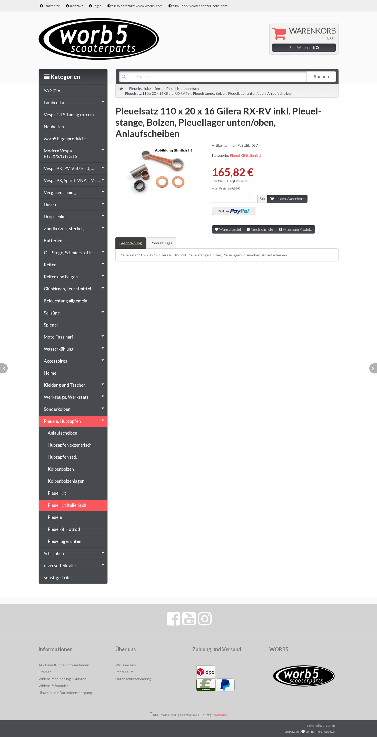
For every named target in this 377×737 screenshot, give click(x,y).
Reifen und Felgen (61, 276)
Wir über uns (125, 665)
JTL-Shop (329, 726)
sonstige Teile (57, 577)
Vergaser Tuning (60, 192)
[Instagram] (205, 618)
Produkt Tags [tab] (161, 243)
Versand (241, 181)
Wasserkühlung (59, 349)
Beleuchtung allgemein (65, 300)
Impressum (124, 672)
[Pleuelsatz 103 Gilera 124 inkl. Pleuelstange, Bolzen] (4, 368)
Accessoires (55, 361)
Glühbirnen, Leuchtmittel (67, 288)
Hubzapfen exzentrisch (70, 445)
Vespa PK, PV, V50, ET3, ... (69, 168)
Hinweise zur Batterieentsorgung (65, 692)
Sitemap (45, 672)
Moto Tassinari (58, 337)
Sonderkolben (57, 409)
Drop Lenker (55, 216)
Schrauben (54, 553)
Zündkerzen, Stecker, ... (66, 228)
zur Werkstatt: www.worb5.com (137, 6)
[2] (233, 211)
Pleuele (55, 517)
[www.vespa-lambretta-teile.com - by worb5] (98, 38)
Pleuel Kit (57, 493)
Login (97, 6)
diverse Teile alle (60, 565)
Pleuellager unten (64, 541)
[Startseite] (121, 88)
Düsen (50, 204)
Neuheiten (54, 126)
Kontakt (76, 6)
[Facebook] (173, 618)
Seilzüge (52, 312)
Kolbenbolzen (61, 469)
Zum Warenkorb (302, 47)
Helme (50, 373)
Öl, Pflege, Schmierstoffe (68, 252)
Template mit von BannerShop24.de (309, 731)
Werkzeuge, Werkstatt (66, 397)
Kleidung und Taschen (65, 385)
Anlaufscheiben (62, 433)
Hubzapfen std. (62, 457)
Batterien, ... (55, 240)
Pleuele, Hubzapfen (62, 421)
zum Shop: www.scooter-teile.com (199, 6)
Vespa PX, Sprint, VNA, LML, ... (72, 180)
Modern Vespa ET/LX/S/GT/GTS (60, 153)
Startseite (52, 6)
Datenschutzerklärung (133, 679)
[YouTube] (189, 618)
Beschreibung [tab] (131, 243)
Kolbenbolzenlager (66, 481)
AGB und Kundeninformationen (63, 665)
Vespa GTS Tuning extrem (69, 114)
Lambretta (54, 102)
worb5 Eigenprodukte (65, 138)
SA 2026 (52, 90)
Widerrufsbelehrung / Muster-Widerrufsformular (62, 682)
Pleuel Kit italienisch (246, 155)
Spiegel (51, 325)
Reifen (50, 264)
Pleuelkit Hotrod (64, 529)
